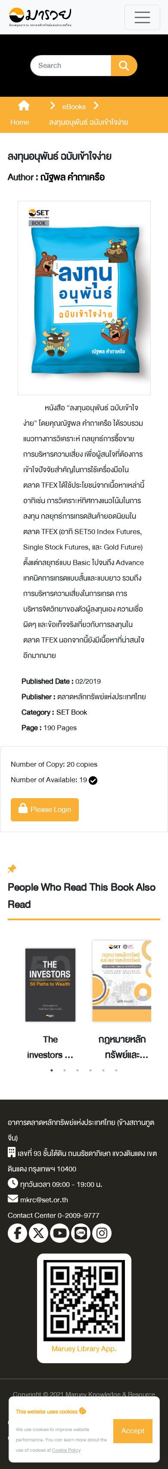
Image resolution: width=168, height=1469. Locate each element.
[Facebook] (17, 1233)
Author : (56, 177)
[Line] (80, 1233)
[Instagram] (102, 1233)
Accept (132, 1431)
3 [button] (77, 1070)
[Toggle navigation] (142, 17)
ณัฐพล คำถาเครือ (72, 177)
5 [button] (103, 1070)
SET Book (71, 712)
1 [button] (51, 1070)
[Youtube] (59, 1233)
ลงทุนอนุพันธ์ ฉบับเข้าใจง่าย (60, 156)
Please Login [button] (49, 809)
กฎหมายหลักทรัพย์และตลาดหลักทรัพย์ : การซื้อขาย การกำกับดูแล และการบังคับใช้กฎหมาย (122, 1047)
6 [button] (116, 1070)
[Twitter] (38, 1233)
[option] (50, 995)
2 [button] (64, 1070)
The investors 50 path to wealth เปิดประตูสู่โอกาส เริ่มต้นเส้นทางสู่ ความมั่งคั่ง (50, 1047)
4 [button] (90, 1070)
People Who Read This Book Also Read (82, 896)
